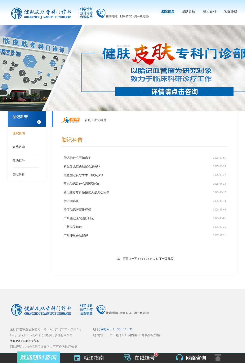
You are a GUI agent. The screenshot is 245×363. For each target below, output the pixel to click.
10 (153, 258)
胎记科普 (19, 174)
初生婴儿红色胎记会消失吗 (82, 166)
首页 (88, 120)
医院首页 (168, 11)
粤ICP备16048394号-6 (24, 340)
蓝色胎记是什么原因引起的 (82, 183)
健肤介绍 (188, 11)
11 (157, 258)
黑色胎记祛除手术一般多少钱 (83, 175)
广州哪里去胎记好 (76, 235)
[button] (240, 68)
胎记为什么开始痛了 (77, 157)
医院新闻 (19, 133)
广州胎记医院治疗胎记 (79, 218)
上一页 (133, 258)
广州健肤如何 (73, 227)
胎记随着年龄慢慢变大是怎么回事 (86, 192)
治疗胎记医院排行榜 (77, 209)
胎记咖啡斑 (71, 201)
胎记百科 (209, 11)
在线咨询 (19, 146)
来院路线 (230, 11)
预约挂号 (19, 160)
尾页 (170, 258)
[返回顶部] (218, 357)
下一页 (163, 258)
